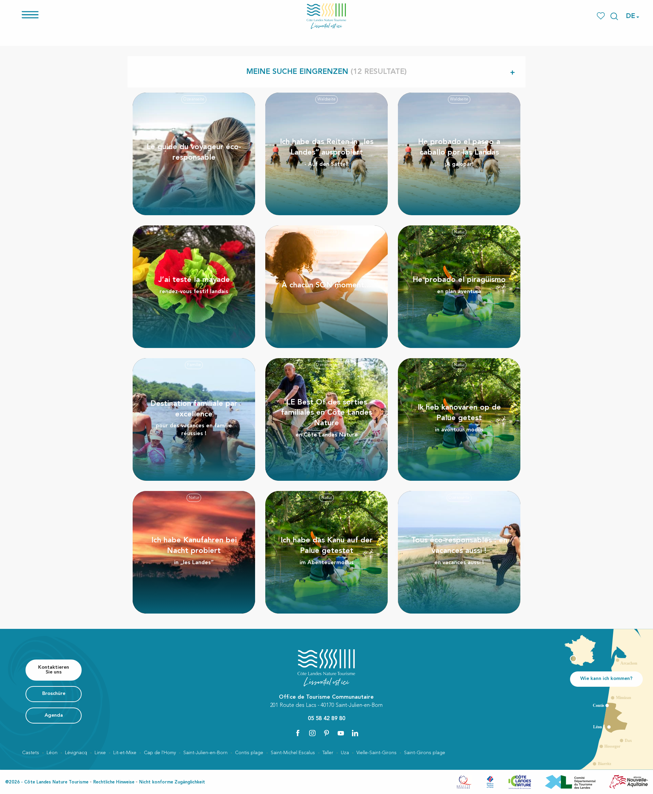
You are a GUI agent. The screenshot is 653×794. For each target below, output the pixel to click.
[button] (614, 16)
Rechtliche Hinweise (113, 782)
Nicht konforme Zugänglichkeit (172, 782)
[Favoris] (601, 16)
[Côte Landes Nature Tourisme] (326, 16)
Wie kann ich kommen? (606, 678)
